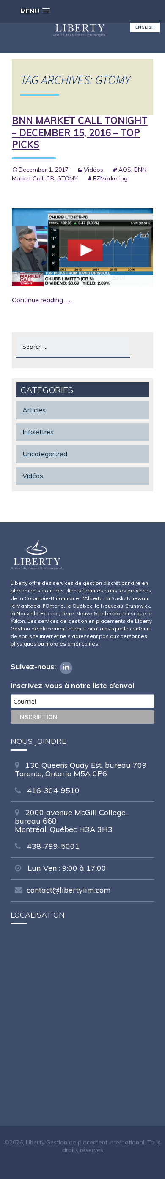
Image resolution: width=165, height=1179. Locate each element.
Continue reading (42, 300)
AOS (124, 169)
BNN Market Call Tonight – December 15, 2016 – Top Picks (80, 133)
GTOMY (67, 178)
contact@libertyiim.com (69, 890)
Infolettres (38, 432)
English (145, 27)
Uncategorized (44, 454)
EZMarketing (110, 178)
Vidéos (93, 169)
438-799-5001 (52, 846)
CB (50, 178)
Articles (34, 410)
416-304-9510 (52, 790)
